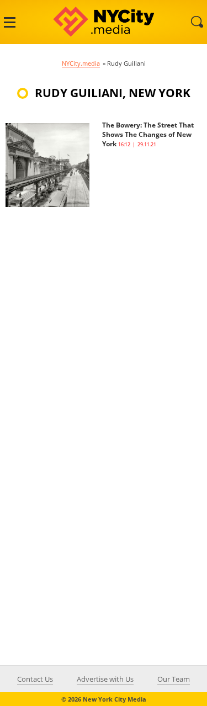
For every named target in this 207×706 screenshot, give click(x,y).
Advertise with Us (105, 679)
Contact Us (35, 679)
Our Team (173, 679)
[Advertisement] (103, 310)
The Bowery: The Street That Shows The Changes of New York (148, 134)
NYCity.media (81, 63)
